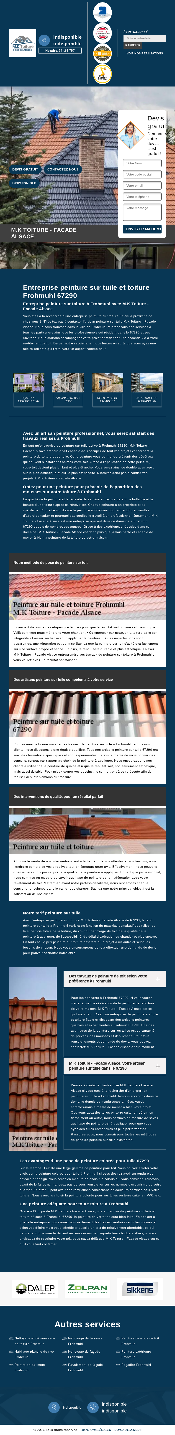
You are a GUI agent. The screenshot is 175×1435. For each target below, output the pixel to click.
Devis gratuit (25, 169)
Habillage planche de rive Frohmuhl (34, 1354)
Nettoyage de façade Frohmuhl (84, 1354)
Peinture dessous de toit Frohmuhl (140, 1341)
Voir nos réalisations (145, 53)
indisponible (67, 37)
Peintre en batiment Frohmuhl (30, 1367)
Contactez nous (63, 169)
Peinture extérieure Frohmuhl (136, 1354)
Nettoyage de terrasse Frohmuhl (85, 1341)
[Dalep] (35, 1289)
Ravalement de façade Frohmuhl (85, 1367)
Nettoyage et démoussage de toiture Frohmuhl (35, 1341)
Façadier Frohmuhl (136, 1364)
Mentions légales (96, 1430)
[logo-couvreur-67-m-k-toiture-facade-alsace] (22, 43)
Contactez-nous (128, 1430)
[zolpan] (87, 1289)
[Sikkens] (140, 1289)
